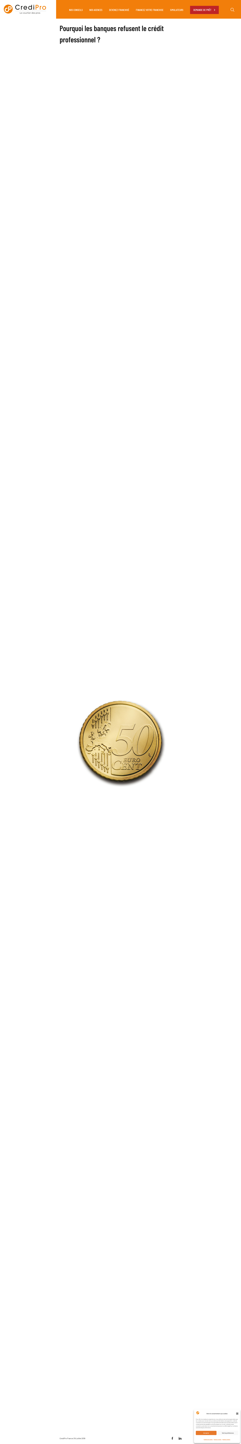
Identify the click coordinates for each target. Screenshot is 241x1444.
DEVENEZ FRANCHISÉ (119, 9)
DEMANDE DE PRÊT (202, 9)
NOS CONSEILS (76, 9)
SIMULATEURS (176, 9)
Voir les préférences (228, 1433)
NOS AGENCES (95, 9)
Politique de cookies (208, 1439)
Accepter (206, 1433)
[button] (237, 1414)
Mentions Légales (218, 1439)
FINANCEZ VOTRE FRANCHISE (149, 9)
